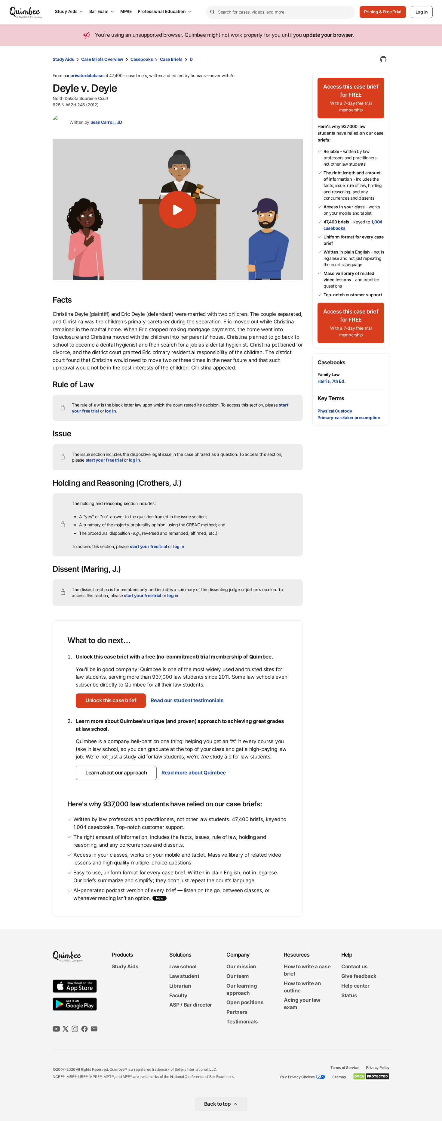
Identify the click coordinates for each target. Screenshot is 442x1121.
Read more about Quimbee (193, 773)
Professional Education (162, 11)
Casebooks (141, 59)
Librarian (180, 986)
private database (86, 75)
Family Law (329, 374)
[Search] (212, 12)
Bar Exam (99, 11)
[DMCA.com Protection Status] (371, 1076)
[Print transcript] (383, 59)
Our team (237, 976)
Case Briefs (171, 59)
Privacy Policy (377, 1067)
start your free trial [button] (104, 459)
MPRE (126, 11)
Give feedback (358, 976)
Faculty (178, 995)
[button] (178, 209)
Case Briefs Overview (102, 59)
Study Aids (66, 11)
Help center (355, 986)
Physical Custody (335, 410)
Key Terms (331, 398)
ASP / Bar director (190, 1005)
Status (349, 995)
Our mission (241, 967)
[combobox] (280, 12)
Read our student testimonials (187, 700)
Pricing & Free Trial (382, 11)
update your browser (328, 35)
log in (110, 410)
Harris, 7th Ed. (332, 381)
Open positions (244, 1003)
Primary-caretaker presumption (349, 417)
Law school (183, 967)
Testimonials (242, 1022)
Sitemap (339, 1077)
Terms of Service (344, 1067)
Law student (184, 976)
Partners (236, 1012)
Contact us (354, 967)
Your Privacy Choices (297, 1077)
